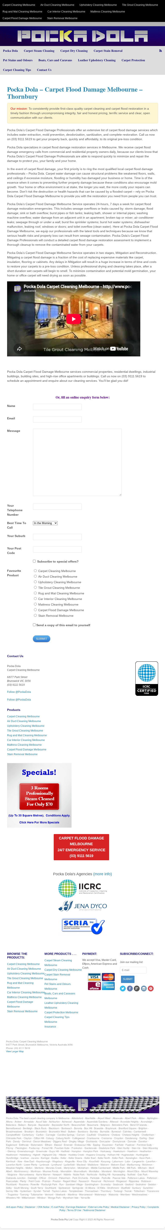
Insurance (50, 1026)
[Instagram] (144, 988)
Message (13, 430)
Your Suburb (16, 536)
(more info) (102, 874)
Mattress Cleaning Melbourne (107, 11)
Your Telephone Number (15, 510)
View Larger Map (15, 1051)
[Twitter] (123, 988)
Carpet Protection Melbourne (61, 1012)
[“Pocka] (39, 825)
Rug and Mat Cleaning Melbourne (22, 11)
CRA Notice (43, 1207)
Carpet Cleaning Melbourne (19, 4)
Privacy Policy (138, 1207)
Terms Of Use (74, 1210)
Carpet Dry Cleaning (74, 50)
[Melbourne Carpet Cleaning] (82, 44)
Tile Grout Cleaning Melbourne (140, 4)
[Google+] (137, 988)
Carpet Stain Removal (108, 50)
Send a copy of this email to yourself (63, 625)
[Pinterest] (151, 988)
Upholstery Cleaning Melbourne (98, 4)
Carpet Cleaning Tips (17, 69)
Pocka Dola (10, 50)
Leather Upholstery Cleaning (97, 60)
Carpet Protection (133, 60)
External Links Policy (98, 1207)
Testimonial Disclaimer (94, 1210)
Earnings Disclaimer (76, 1207)
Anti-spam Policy (14, 1207)
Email (11, 418)
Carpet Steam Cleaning (39, 50)
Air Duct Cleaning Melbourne (57, 4)
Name (11, 406)
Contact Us (44, 69)
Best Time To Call (16, 525)
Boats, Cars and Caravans (55, 60)
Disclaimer (30, 1207)
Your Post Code (14, 551)
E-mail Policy (57, 1207)
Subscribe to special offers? (58, 561)
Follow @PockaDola (19, 691)
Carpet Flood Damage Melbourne (22, 18)
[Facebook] (130, 988)
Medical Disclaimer (120, 1207)
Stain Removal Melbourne (62, 18)
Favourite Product (14, 573)
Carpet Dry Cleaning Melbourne (63, 969)
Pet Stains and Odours (17, 60)
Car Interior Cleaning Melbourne (66, 11)
